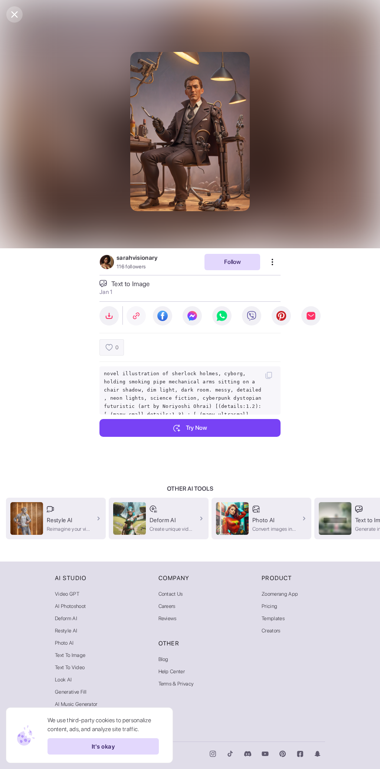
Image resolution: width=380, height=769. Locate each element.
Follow (232, 261)
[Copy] (269, 375)
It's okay (103, 746)
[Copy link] (136, 315)
